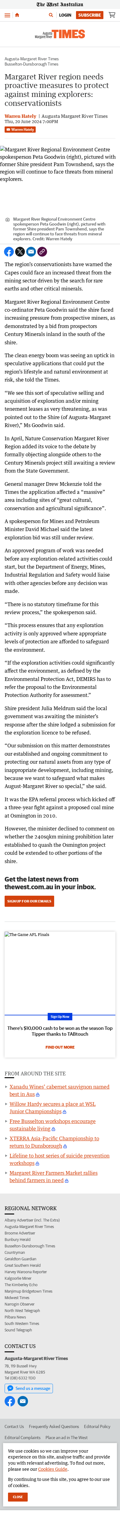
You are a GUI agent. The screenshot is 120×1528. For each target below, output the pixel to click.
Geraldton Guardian (20, 1259)
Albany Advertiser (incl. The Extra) (32, 1220)
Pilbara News (15, 1317)
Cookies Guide (52, 1469)
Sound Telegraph (18, 1330)
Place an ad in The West (67, 1437)
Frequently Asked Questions (54, 1426)
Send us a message (33, 1388)
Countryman (15, 1252)
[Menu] (7, 15)
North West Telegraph (22, 1310)
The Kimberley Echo (21, 1284)
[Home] (17, 15)
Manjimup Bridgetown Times (28, 1291)
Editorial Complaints (23, 1437)
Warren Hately (22, 129)
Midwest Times (17, 1297)
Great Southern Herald (23, 1265)
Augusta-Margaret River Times (32, 58)
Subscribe (89, 15)
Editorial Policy (97, 1426)
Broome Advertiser (20, 1233)
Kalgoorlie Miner (18, 1278)
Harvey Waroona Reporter (26, 1272)
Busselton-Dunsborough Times (31, 64)
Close (18, 1497)
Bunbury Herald (17, 1239)
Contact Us (14, 1426)
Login (65, 15)
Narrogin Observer (19, 1304)
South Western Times (22, 1323)
